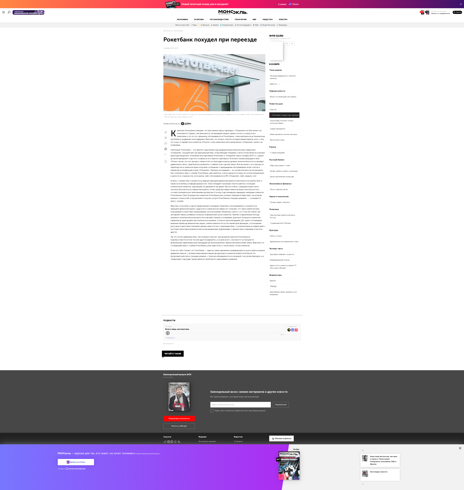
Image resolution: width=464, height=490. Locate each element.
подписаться (445, 13)
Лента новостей (182, 25)
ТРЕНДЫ (273, 286)
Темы (194, 25)
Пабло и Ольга (276, 236)
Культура (283, 19)
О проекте (238, 441)
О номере (282, 4)
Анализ (216, 25)
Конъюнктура (227, 25)
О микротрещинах (277, 153)
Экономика (182, 19)
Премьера (282, 25)
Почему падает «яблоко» (280, 202)
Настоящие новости (378, 472)
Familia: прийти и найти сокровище (284, 171)
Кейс (257, 25)
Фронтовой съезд (277, 140)
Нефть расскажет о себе (280, 166)
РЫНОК (273, 281)
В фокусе (205, 25)
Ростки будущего (244, 25)
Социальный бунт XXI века (280, 223)
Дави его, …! (274, 84)
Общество (267, 19)
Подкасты (169, 320)
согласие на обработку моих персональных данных (245, 411)
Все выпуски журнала (207, 441)
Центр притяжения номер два (282, 177)
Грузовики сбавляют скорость (282, 254)
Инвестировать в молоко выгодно (283, 134)
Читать (434, 13)
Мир (254, 19)
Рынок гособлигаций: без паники (283, 97)
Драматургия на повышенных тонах (284, 242)
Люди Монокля (268, 25)
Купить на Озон (77, 462)
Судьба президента (277, 129)
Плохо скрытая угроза (279, 189)
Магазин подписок (283, 438)
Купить (296, 4)
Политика (199, 19)
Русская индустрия (219, 19)
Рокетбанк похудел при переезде (285, 115)
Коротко (273, 110)
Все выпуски (168, 344)
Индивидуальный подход (280, 260)
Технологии (240, 19)
